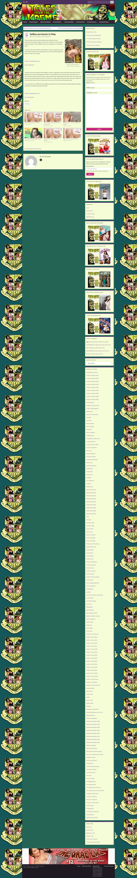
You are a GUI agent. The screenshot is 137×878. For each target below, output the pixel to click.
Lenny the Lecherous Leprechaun (94, 595)
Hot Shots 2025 (90, 522)
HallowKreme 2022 (91, 504)
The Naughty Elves (91, 781)
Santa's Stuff (89, 694)
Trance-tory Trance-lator (92, 802)
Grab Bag (88, 477)
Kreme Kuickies (69, 22)
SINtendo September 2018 (93, 721)
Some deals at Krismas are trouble (99, 341)
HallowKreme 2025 (91, 513)
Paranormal (89, 625)
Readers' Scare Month (91, 682)
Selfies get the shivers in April (31, 122)
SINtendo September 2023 (93, 736)
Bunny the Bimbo (90, 432)
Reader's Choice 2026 (91, 673)
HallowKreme (89, 486)
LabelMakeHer (89, 589)
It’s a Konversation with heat (93, 38)
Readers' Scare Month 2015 (93, 685)
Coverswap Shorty (91, 441)
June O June (89, 531)
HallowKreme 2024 (91, 510)
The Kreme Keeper (109, 866)
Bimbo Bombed (90, 423)
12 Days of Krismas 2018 (92, 378)
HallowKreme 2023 (91, 507)
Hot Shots (88, 519)
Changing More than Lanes (93, 438)
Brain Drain (89, 429)
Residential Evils (90, 688)
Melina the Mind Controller (93, 616)
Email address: (90, 166)
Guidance (88, 483)
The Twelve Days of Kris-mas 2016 (95, 790)
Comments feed (90, 213)
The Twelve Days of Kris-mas (93, 787)
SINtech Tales (89, 703)
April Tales (88, 420)
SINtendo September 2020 (93, 727)
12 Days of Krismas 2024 (92, 396)
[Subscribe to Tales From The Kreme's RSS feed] (24, 2)
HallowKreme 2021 (91, 501)
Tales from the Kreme (46, 36)
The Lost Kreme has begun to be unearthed (69, 28)
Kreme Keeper (33, 22)
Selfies (39, 36)
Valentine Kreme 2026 (91, 817)
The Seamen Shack (91, 784)
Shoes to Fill (89, 700)
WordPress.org (90, 216)
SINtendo (88, 706)
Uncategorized (90, 814)
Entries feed (89, 210)
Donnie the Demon (91, 456)
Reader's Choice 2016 (91, 643)
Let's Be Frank (89, 598)
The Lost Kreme (90, 778)
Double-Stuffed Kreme (92, 459)
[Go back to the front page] (68, 12)
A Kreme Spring (90, 402)
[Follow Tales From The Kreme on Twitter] (27, 2)
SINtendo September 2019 (93, 724)
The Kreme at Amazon (91, 839)
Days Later (89, 450)
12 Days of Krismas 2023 (92, 393)
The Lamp (88, 775)
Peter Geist (89, 631)
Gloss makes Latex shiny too (102, 350)
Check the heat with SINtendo (94, 42)
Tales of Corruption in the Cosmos (94, 754)
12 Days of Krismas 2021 (92, 387)
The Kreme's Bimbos (91, 769)
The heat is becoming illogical (93, 35)
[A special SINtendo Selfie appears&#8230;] (33, 133)
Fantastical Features (91, 465)
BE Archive (89, 827)
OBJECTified (89, 622)
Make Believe (89, 607)
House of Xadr (89, 528)
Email (90, 87)
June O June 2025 (90, 537)
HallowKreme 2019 (91, 495)
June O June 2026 (90, 540)
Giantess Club (89, 836)
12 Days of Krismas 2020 (92, 384)
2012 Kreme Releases (97, 876)
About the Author (45, 22)
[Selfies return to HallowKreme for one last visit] (53, 117)
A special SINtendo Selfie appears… (33, 138)
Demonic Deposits (90, 453)
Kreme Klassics (90, 556)
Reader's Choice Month (92, 676)
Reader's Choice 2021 (91, 658)
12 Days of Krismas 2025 (92, 399)
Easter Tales (89, 462)
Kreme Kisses (89, 553)
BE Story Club (89, 830)
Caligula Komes (90, 435)
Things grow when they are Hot (103, 344)
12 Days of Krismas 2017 (92, 375)
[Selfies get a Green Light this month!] (53, 133)
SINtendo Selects (90, 715)
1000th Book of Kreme (92, 372)
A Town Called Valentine (92, 408)
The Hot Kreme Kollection (92, 766)
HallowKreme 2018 (91, 492)
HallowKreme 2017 (91, 489)
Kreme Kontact (91, 22)
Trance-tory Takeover (91, 799)
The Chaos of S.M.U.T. (91, 760)
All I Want (88, 417)
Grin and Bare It (90, 480)
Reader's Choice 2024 (91, 667)
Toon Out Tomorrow (91, 796)
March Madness (90, 610)
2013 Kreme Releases (97, 874)
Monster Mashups (90, 619)
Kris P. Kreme (34, 36)
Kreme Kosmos (90, 568)
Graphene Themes (34, 867)
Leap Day (88, 592)
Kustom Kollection (91, 586)
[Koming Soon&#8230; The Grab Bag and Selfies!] (72, 117)
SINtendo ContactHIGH (92, 709)
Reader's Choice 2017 (91, 646)
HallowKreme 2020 (91, 498)
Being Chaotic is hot (91, 32)
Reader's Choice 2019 (91, 652)
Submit (99, 129)
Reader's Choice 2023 (91, 664)
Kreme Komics (80, 22)
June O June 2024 (90, 534)
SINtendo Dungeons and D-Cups (94, 712)
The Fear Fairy (89, 763)
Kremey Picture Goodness (92, 577)
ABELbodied (89, 411)
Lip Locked (89, 604)
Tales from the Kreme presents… (94, 751)
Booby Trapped (90, 426)
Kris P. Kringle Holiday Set (92, 583)
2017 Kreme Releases (97, 869)
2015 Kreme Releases (97, 871)
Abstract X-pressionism (92, 414)
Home (25, 22)
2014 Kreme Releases (97, 873)
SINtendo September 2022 (93, 733)
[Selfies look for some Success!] (72, 133)
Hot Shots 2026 (90, 525)
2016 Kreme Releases (97, 870)
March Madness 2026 (91, 613)
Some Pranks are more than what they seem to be (38, 28)
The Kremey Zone (90, 772)
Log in (87, 207)
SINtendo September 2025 (93, 742)
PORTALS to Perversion (92, 634)
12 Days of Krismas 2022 (92, 390)
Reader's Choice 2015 (91, 640)
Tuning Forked (89, 808)
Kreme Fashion (90, 550)
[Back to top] (133, 874)
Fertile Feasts (89, 468)
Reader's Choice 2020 (91, 655)
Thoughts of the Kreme (92, 793)
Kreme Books (57, 22)
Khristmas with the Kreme (92, 543)
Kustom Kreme (103, 22)
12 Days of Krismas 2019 (92, 381)
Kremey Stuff (89, 580)
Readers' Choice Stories (92, 679)
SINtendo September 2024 (93, 739)
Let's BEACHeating (91, 601)
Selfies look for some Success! (70, 138)
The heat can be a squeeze (93, 45)
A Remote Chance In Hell (92, 405)
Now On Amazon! (29, 65)
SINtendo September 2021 (93, 730)
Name (90, 82)
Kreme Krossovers (91, 571)
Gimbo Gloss (89, 474)
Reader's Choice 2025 (91, 670)
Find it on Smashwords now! (32, 61)
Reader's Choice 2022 (91, 661)
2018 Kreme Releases (97, 867)
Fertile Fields (89, 471)
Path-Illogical (89, 628)
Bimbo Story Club (90, 833)
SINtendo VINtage (91, 745)
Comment (91, 92)
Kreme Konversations (91, 562)
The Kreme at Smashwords (93, 842)
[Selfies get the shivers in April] (33, 117)
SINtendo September (91, 718)
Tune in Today (89, 805)
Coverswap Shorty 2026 (92, 444)
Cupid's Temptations (91, 447)
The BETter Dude (90, 757)
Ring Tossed (89, 691)
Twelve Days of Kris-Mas (92, 811)
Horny (87, 516)
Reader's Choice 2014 (91, 637)
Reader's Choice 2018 (91, 649)
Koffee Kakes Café (91, 546)
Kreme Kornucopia (91, 565)
